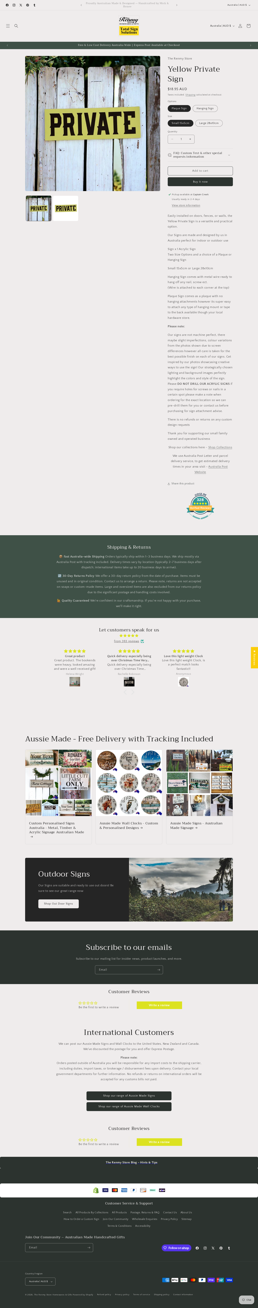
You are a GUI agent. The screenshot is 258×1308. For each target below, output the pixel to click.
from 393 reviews (126, 641)
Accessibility (143, 1225)
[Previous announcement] (81, 5)
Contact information (183, 1294)
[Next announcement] (177, 5)
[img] (129, 636)
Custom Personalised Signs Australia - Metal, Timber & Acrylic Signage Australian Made (56, 828)
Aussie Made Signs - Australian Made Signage (196, 825)
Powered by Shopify (83, 1295)
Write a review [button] (159, 1005)
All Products (119, 1212)
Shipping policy (162, 1294)
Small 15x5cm (180, 123)
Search (67, 1212)
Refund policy (104, 1294)
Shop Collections (220, 447)
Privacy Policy (169, 1219)
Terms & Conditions (119, 1225)
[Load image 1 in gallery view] (38, 208)
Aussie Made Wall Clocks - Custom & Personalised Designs (129, 825)
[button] (8, 26)
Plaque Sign (179, 108)
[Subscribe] (158, 969)
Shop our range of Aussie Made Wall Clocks (129, 1106)
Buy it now (200, 181)
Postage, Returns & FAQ (145, 1212)
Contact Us (170, 1212)
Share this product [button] (182, 483)
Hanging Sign (205, 108)
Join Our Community (115, 1219)
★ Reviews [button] (254, 657)
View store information (186, 205)
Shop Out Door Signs (58, 903)
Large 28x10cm (209, 123)
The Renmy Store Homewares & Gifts (53, 1295)
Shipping (190, 95)
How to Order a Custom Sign (81, 1219)
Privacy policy (122, 1294)
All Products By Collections (92, 1212)
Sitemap (187, 1219)
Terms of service (141, 1294)
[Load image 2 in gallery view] (65, 208)
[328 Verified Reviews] (200, 521)
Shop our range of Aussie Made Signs (129, 1095)
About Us (186, 1212)
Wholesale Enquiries (144, 1219)
